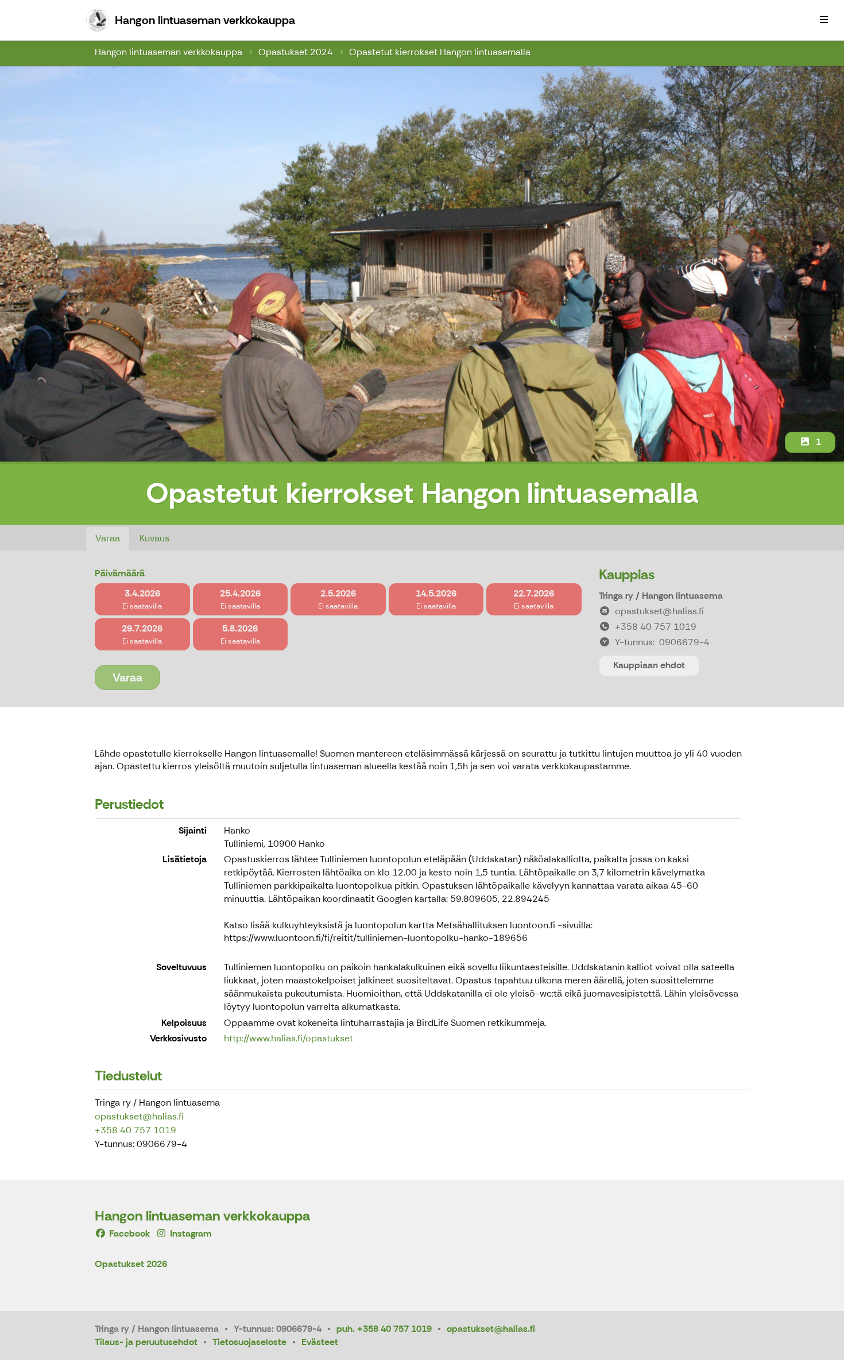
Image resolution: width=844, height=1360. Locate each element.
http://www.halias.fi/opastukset (288, 1038)
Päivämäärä (120, 573)
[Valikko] (824, 20)
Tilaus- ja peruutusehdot (146, 1342)
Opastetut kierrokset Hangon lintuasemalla (440, 52)
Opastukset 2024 (295, 52)
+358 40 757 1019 (135, 1130)
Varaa (107, 538)
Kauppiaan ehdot (649, 665)
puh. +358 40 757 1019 (384, 1329)
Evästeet (319, 1342)
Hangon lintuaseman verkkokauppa (168, 52)
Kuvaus (154, 538)
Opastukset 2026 (131, 1264)
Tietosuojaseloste (249, 1342)
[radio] (142, 599)
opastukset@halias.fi (139, 1116)
